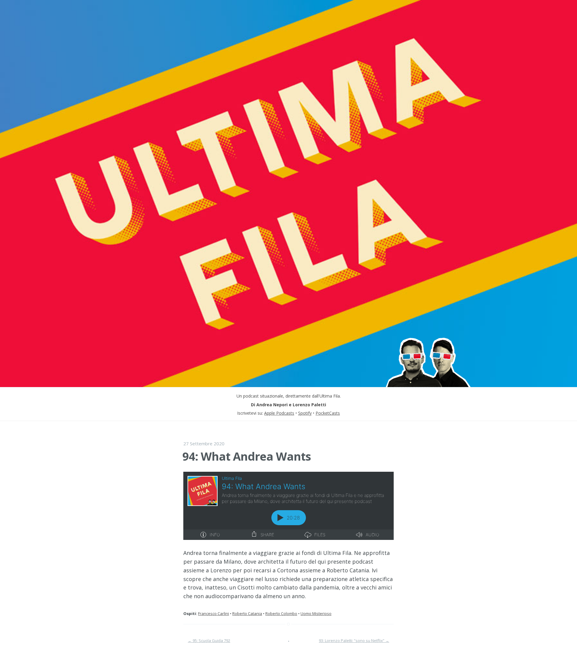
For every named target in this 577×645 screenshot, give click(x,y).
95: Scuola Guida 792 (209, 640)
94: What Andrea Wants (246, 456)
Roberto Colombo (281, 613)
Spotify (305, 413)
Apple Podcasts (279, 413)
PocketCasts (328, 413)
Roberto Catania (247, 613)
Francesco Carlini (213, 613)
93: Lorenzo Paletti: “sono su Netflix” (354, 640)
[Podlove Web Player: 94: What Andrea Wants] (288, 506)
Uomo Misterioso (316, 613)
